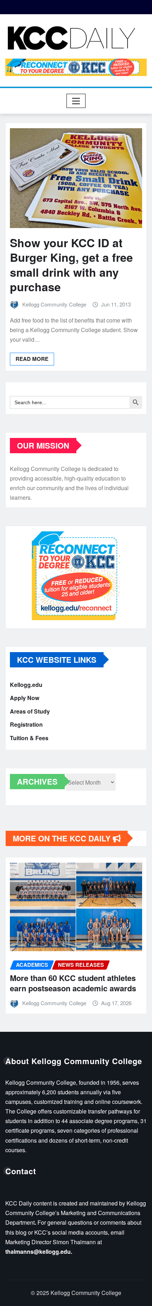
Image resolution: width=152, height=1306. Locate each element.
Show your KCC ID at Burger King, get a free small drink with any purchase (71, 264)
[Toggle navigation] (76, 101)
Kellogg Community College (54, 304)
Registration (26, 724)
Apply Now (24, 698)
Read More (32, 359)
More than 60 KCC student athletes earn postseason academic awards (73, 983)
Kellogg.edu (26, 685)
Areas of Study (30, 711)
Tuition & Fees (29, 738)
